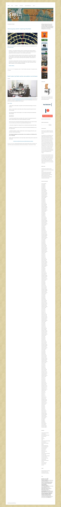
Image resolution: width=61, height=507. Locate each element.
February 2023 (43, 231)
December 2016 (43, 316)
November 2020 (43, 262)
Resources (21, 5)
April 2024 (42, 215)
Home (8, 5)
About (34, 5)
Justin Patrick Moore (45, 486)
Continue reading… (11, 65)
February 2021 (43, 259)
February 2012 (43, 383)
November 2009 (43, 414)
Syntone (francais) (44, 462)
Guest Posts (49, 483)
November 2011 (43, 386)
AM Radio (42, 478)
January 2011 (43, 398)
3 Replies (9, 78)
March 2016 (43, 327)
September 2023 (43, 223)
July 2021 (42, 253)
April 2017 (42, 312)
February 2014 (43, 355)
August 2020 (43, 266)
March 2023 (43, 230)
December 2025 (43, 192)
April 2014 (42, 353)
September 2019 (43, 278)
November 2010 (43, 400)
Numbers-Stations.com (44, 445)
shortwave (44, 491)
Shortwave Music (50, 491)
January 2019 (43, 288)
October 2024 (43, 208)
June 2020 (42, 268)
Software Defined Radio (46, 494)
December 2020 (43, 261)
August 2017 (43, 307)
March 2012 (43, 382)
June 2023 (42, 227)
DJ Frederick (50, 481)
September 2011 (43, 389)
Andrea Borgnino (18, 99)
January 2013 (43, 370)
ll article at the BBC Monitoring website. (23, 141)
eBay (44, 482)
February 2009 (43, 423)
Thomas (9, 70)
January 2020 (43, 274)
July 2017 (42, 308)
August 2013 (43, 362)
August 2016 (43, 321)
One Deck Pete (46, 486)
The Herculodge (43, 463)
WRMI (48, 497)
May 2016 (42, 324)
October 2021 (43, 250)
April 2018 (42, 298)
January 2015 (43, 343)
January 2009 (43, 424)
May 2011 (42, 393)
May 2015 (42, 338)
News (23, 143)
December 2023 (43, 220)
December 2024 (43, 206)
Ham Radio (44, 484)
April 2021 (42, 257)
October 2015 (43, 332)
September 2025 (43, 196)
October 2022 (43, 236)
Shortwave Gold (44, 491)
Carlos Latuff (44, 480)
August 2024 (43, 211)
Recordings (43, 490)
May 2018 (42, 297)
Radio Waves (43, 489)
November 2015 (43, 331)
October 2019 (43, 277)
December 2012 (43, 371)
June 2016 (42, 323)
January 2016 (43, 329)
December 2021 (43, 247)
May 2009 (42, 420)
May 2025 (42, 200)
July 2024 (42, 212)
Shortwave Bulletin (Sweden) (45, 455)
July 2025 (42, 198)
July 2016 (42, 322)
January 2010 (43, 412)
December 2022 (43, 234)
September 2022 (43, 237)
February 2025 (43, 204)
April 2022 (42, 243)
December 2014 (43, 344)
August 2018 (43, 293)
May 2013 (42, 366)
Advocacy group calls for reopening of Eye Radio (19, 28)
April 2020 (42, 270)
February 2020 (43, 273)
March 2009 (43, 422)
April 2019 (42, 284)
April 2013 (42, 367)
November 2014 (43, 345)
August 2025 (43, 197)
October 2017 (43, 305)
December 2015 (43, 330)
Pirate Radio (43, 487)
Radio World (47, 489)
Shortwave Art (50, 491)
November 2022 (43, 235)
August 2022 (43, 238)
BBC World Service (44, 479)
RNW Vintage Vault (44, 451)
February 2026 (43, 190)
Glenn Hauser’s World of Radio (45, 440)
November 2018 (43, 290)
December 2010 (43, 399)
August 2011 (43, 390)
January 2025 (43, 205)
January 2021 (43, 260)
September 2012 (43, 375)
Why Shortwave (25, 144)
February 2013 (43, 369)
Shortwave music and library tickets (46, 168)
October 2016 (43, 319)
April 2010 (42, 408)
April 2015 (42, 339)
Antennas (45, 478)
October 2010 (43, 401)
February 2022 (43, 245)
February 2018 (43, 300)
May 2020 (42, 269)
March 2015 (43, 340)
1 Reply (9, 31)
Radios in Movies (48, 488)
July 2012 (42, 377)
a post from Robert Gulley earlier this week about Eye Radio (22, 98)
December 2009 (43, 413)
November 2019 (43, 276)
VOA (46, 496)
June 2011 (42, 392)
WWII (50, 497)
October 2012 (43, 374)
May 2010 (42, 407)
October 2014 (43, 346)
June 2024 (42, 213)
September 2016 (43, 320)
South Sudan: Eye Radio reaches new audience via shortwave (22, 76)
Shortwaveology (43, 459)
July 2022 (42, 239)
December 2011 (43, 385)
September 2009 (43, 416)
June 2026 (42, 185)
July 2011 (42, 391)
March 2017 (43, 313)
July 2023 (42, 226)
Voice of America (50, 496)
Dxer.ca (42, 437)
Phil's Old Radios (43, 448)
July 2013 (42, 363)
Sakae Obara (43, 452)
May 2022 (42, 242)
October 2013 (43, 360)
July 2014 (42, 350)
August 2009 (43, 417)
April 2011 (42, 394)
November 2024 (43, 207)
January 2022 (43, 246)
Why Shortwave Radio (44, 497)
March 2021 (43, 258)
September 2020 (43, 265)
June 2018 (42, 296)
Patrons (16, 5)
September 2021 (43, 251)
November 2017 (43, 304)
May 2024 (42, 214)
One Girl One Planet (44, 447)
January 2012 (43, 384)
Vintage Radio (43, 496)
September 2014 (43, 347)
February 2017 (43, 314)
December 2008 (43, 425)
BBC (11, 103)
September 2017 (43, 306)
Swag (12, 5)
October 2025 (43, 195)
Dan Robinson (50, 480)
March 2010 (43, 409)
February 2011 (43, 397)
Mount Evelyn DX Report (44, 443)
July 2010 (42, 405)
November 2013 (43, 359)
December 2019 (43, 275)
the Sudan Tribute (10, 47)
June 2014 (42, 351)
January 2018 (43, 301)
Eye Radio (12, 144)
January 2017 (43, 315)
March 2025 (43, 203)
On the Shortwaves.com (44, 446)
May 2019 (42, 283)
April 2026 (42, 188)
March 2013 (43, 368)
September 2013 (43, 361)
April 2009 (42, 421)
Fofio (42, 439)
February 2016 (43, 328)
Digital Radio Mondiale (44, 481)
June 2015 (42, 337)
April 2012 (42, 381)
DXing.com (43, 438)
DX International (43, 436)
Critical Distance (43, 433)
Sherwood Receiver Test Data (45, 453)
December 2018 (43, 289)
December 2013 (43, 358)
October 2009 (43, 415)
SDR (47, 490)
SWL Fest (42, 461)
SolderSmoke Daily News (44, 460)
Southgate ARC (43, 495)
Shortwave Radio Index (44, 471)
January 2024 (43, 219)
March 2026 (43, 189)
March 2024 (43, 216)
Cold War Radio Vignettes (45, 432)
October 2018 (43, 291)
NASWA (42, 444)
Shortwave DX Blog (44, 456)
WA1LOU (42, 464)
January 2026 (43, 191)
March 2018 (43, 299)
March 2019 (43, 285)
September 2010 (43, 402)
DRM (42, 482)
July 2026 (42, 184)
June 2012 (42, 378)
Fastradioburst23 (48, 482)
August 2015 (43, 335)
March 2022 (43, 244)
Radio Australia (48, 487)
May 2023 (42, 228)
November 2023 (43, 221)
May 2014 (42, 352)
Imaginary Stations (44, 485)
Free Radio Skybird (44, 483)
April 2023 (42, 229)
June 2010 (42, 406)
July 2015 (42, 336)
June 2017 (42, 309)
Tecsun (47, 495)
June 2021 (42, 254)
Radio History (43, 488)
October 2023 (43, 222)
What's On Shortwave (32, 143)
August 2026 (43, 183)
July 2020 (42, 267)
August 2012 (43, 376)
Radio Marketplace (28, 5)
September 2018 (43, 292)
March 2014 (43, 354)
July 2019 (42, 281)
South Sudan (21, 144)
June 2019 (42, 282)
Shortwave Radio (26, 143)
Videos (50, 495)
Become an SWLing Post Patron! (46, 118)
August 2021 (43, 252)
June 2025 (42, 199)
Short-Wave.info (43, 454)
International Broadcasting (18, 143)
